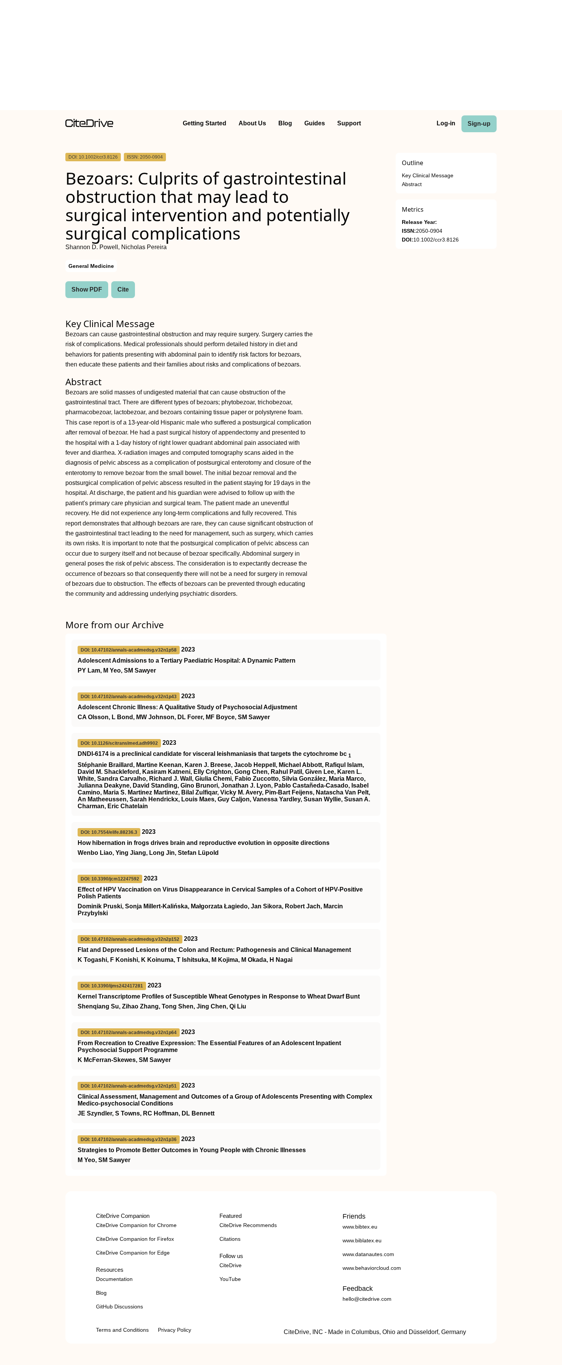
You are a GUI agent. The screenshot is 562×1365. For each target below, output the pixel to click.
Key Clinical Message (427, 175)
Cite (123, 289)
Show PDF (86, 289)
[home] (89, 125)
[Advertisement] (281, 56)
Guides (314, 123)
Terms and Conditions (122, 1330)
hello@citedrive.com (367, 1299)
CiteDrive (230, 1265)
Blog (285, 123)
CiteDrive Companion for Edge (133, 1253)
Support (349, 123)
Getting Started (204, 123)
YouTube (230, 1279)
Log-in (446, 123)
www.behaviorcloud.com (372, 1268)
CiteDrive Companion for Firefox (135, 1239)
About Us (252, 123)
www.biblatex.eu (362, 1240)
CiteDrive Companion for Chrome (136, 1225)
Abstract (412, 184)
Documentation (114, 1279)
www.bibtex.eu (360, 1227)
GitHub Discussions (119, 1306)
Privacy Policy (174, 1330)
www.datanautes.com (368, 1254)
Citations (229, 1239)
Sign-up (479, 123)
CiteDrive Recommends (248, 1225)
